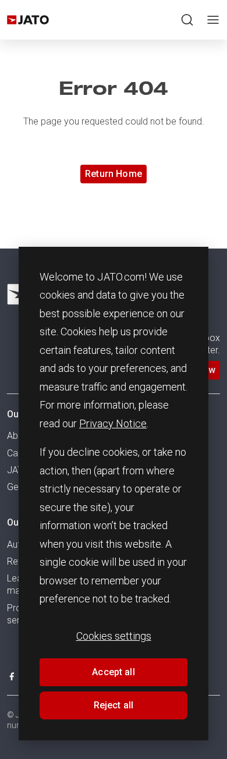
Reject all (114, 705)
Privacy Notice (113, 423)
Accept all (113, 672)
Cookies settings (113, 636)
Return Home (113, 173)
